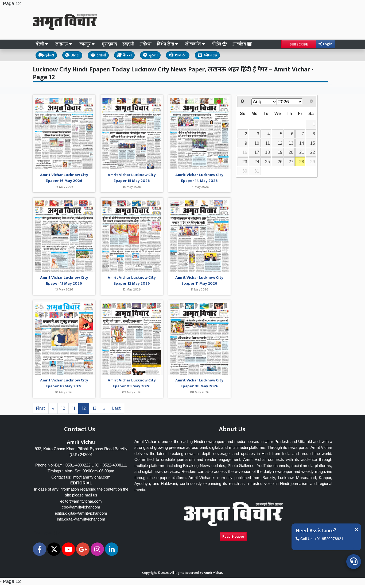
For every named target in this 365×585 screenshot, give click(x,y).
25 (267, 161)
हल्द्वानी (128, 44)
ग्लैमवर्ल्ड (210, 55)
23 (244, 161)
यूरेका (153, 55)
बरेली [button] (40, 44)
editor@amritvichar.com (81, 501)
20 (291, 152)
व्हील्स (48, 55)
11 (73, 408)
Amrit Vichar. (213, 573)
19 (280, 152)
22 (312, 152)
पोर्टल (217, 44)
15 (312, 143)
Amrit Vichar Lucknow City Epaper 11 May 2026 (199, 281)
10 (63, 408)
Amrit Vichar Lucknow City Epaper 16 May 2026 (64, 178)
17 (256, 152)
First (40, 408)
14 (301, 143)
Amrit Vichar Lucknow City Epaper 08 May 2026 (199, 383)
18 (267, 152)
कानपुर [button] (85, 44)
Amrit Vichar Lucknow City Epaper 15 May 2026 (132, 178)
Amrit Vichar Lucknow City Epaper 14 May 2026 (199, 178)
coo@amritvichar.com (81, 507)
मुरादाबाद (109, 44)
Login (327, 44)
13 (94, 408)
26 (280, 161)
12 (84, 408)
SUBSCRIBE (298, 44)
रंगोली (100, 55)
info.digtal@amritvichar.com (81, 519)
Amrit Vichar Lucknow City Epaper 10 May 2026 (64, 383)
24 (256, 161)
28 (301, 161)
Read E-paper (233, 536)
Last (116, 408)
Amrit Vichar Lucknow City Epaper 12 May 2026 (132, 281)
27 (291, 161)
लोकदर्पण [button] (193, 44)
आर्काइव (239, 44)
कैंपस (127, 55)
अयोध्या (145, 44)
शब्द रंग (180, 55)
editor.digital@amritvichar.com (81, 513)
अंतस (74, 55)
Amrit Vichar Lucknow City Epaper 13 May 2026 (64, 281)
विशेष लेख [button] (166, 44)
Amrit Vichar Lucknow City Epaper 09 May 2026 (132, 383)
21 (301, 152)
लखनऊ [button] (62, 44)
